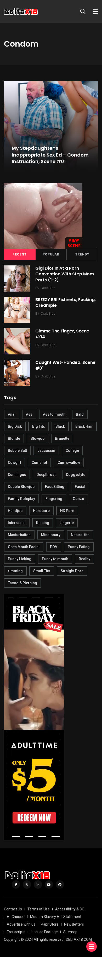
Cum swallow (69, 462)
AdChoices (16, 917)
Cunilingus (17, 474)
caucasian (46, 450)
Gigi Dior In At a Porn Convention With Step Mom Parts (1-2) (64, 274)
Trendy (82, 254)
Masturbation (19, 535)
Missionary (50, 535)
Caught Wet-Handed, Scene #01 (65, 365)
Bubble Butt (17, 450)
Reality (84, 559)
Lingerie (67, 523)
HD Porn (67, 511)
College (72, 450)
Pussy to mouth (55, 559)
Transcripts (16, 932)
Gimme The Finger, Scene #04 (62, 334)
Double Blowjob (21, 487)
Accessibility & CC (69, 909)
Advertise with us (21, 924)
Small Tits (41, 571)
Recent (20, 254)
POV (53, 547)
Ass (29, 414)
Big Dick (15, 426)
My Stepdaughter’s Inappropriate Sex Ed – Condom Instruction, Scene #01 (50, 155)
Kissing (42, 523)
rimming (15, 571)
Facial (80, 487)
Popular (51, 254)
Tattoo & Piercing (22, 583)
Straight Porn (72, 571)
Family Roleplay (21, 499)
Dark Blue (48, 288)
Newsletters (74, 924)
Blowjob (37, 438)
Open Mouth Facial (23, 547)
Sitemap (70, 932)
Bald (80, 414)
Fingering (54, 499)
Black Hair (84, 426)
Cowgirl (14, 462)
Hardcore (41, 511)
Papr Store (50, 924)
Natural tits (80, 535)
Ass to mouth (54, 414)
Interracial (17, 523)
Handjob (15, 511)
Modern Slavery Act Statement (55, 917)
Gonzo (78, 499)
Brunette (62, 438)
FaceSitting (54, 487)
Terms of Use (38, 909)
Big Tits (38, 426)
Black (60, 426)
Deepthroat (46, 474)
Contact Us (13, 909)
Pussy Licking (19, 559)
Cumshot (39, 462)
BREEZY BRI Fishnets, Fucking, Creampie (65, 302)
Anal (11, 414)
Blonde (14, 438)
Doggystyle (75, 474)
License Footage (44, 932)
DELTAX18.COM (79, 939)
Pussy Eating (79, 547)
